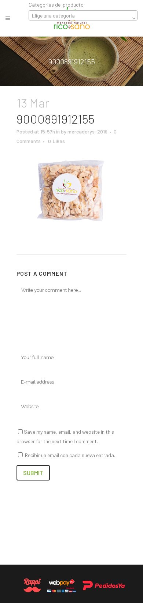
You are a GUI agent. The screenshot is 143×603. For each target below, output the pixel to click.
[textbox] (83, 16)
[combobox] (83, 15)
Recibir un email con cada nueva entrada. (70, 455)
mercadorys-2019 (87, 131)
